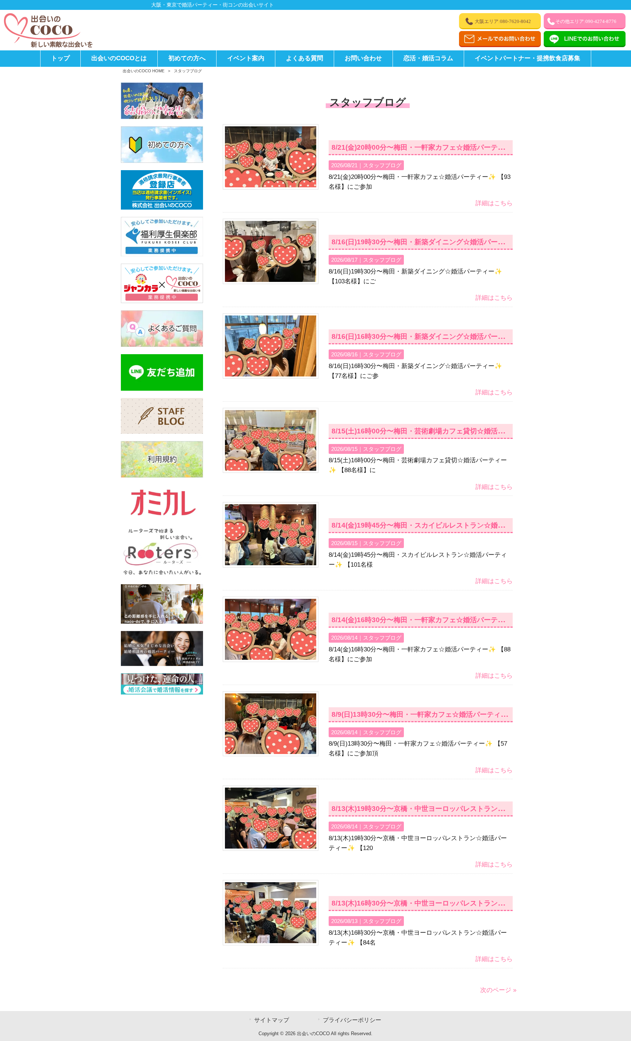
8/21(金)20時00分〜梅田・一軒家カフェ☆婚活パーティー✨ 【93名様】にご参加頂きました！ (479, 147)
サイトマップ (271, 1020)
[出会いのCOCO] (47, 45)
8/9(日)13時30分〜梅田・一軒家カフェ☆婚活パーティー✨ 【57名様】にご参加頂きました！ (477, 714)
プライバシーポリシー (352, 1020)
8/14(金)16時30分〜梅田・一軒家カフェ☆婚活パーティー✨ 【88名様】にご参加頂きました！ (479, 620)
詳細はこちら (494, 203)
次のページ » (498, 990)
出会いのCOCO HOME (143, 71)
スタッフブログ (382, 165)
